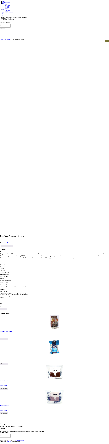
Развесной (7, 8)
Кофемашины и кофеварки (7, 12)
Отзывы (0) (9, 246)
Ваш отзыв (2, 297)
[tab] (4, 246)
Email (1, 305)
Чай (3, 3)
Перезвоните (2, 28)
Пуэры (6, 4)
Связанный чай (8, 5)
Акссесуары (4, 13)
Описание (4, 246)
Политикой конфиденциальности (20, 440)
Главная (3, 1)
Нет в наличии (4, 338)
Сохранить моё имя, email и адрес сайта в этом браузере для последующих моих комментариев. (19, 306)
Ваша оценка (2, 296)
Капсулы (6, 11)
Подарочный (7, 6)
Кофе (3, 9)
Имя (1, 303)
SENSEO (2, 15)
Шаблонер (9, 441)
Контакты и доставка (6, 2)
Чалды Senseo (7, 10)
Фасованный (7, 7)
